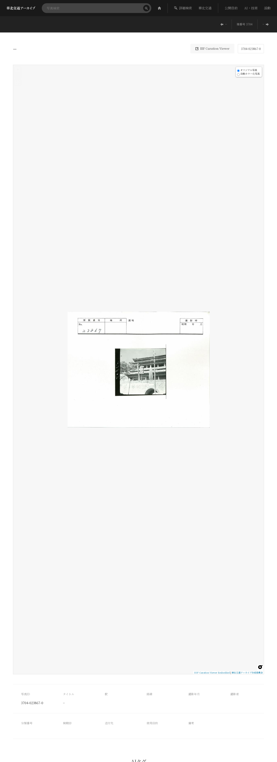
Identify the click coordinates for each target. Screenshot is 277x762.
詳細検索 (185, 8)
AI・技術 (251, 8)
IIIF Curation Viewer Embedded (212, 672)
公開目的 (231, 8)
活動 (267, 8)
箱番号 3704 (244, 24)
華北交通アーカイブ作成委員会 (247, 672)
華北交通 (205, 8)
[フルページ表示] (17, 82)
